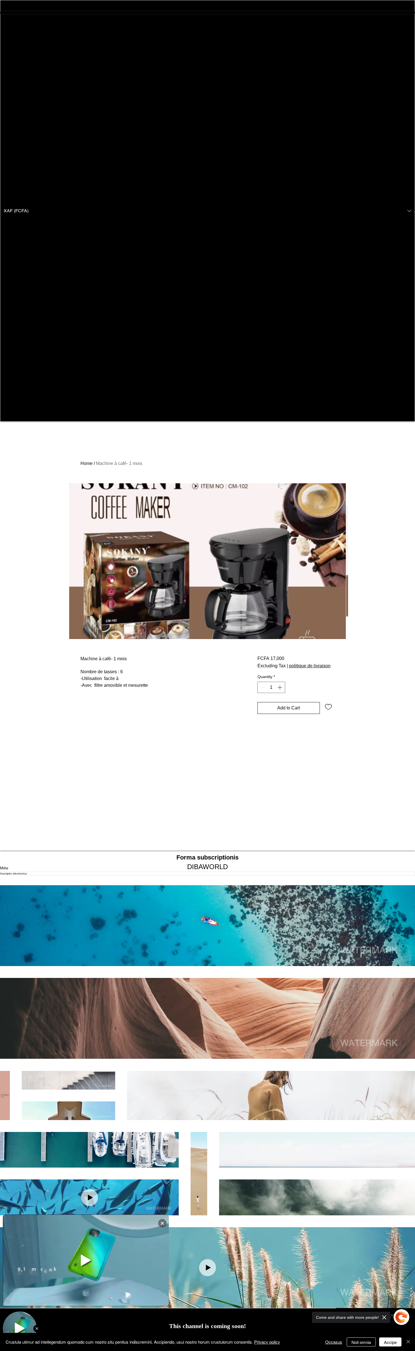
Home (86, 463)
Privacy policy (267, 1342)
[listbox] (207, 211)
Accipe (390, 1342)
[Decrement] (262, 687)
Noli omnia (361, 1342)
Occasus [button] (333, 1342)
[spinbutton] (271, 687)
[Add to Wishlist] (328, 706)
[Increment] (280, 687)
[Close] (408, 1341)
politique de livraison (310, 665)
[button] (207, 211)
